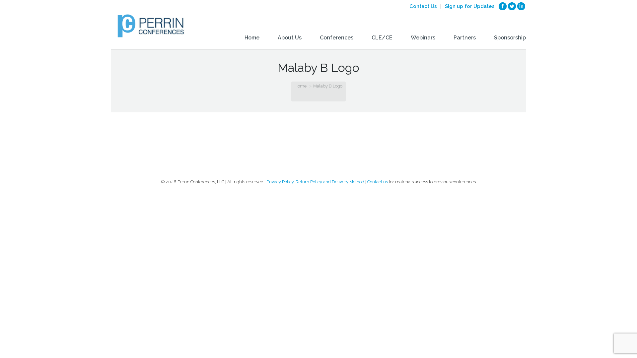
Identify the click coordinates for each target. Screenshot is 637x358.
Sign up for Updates (470, 6)
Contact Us (423, 6)
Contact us (377, 181)
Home (301, 86)
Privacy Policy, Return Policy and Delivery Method (315, 181)
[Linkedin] (521, 6)
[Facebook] (503, 6)
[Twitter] (512, 6)
